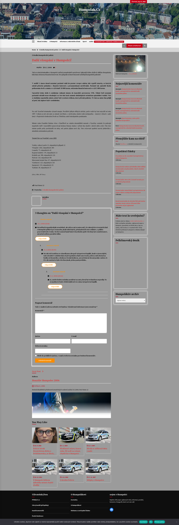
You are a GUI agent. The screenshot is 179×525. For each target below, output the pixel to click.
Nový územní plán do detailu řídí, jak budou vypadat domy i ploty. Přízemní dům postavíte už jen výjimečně (130, 203)
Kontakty (74, 500)
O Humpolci (53, 41)
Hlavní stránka (42, 41)
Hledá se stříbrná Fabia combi (97, 450)
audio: (106, 41)
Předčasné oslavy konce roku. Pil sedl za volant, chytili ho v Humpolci (70, 451)
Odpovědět (42, 239)
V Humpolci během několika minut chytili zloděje (43, 482)
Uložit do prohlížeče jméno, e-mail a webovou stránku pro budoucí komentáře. (66, 356)
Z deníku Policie (67, 480)
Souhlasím (143, 522)
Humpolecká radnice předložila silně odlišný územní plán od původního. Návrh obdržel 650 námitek (130, 169)
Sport (85, 41)
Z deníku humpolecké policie (42, 55)
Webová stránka (41, 346)
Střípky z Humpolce (95, 480)
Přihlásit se (36, 500)
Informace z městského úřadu (70, 41)
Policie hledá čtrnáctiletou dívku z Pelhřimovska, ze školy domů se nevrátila (43, 451)
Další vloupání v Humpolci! (51, 60)
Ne (151, 522)
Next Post (36, 371)
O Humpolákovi (76, 505)
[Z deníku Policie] (71, 467)
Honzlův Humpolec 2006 (45, 380)
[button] (124, 46)
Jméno (37, 336)
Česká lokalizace (37, 516)
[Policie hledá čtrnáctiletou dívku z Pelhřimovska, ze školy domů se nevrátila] (44, 435)
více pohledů (133, 74)
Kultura (35, 376)
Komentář (39, 311)
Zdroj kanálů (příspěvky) (40, 505)
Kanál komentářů (38, 511)
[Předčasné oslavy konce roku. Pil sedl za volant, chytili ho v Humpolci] (71, 435)
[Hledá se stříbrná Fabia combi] (98, 435)
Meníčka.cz (123, 144)
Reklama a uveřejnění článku (80, 511)
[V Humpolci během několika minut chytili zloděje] (44, 467)
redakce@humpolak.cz (137, 221)
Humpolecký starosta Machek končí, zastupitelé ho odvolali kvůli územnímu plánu (129, 91)
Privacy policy (159, 522)
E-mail (73, 336)
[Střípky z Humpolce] (98, 467)
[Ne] (176, 522)
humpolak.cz (89, 10)
